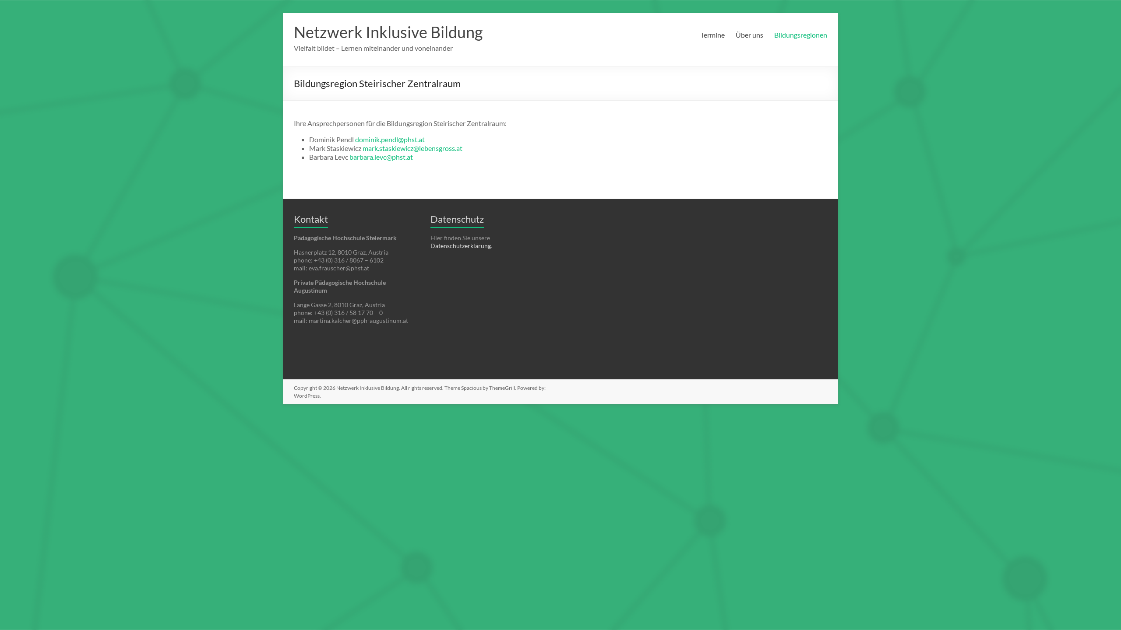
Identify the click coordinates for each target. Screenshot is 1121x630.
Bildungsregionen (800, 35)
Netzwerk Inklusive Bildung (388, 32)
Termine (713, 35)
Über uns (749, 35)
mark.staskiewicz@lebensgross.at (412, 148)
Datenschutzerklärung (460, 245)
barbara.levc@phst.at (381, 157)
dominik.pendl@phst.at (390, 139)
